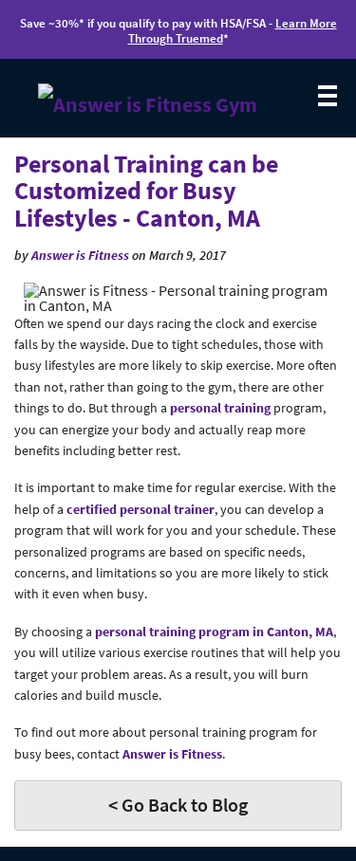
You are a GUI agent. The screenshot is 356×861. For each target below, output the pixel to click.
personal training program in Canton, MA (214, 631)
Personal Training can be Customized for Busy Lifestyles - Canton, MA (146, 190)
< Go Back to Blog (178, 804)
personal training (220, 407)
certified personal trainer (140, 509)
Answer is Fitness (80, 255)
